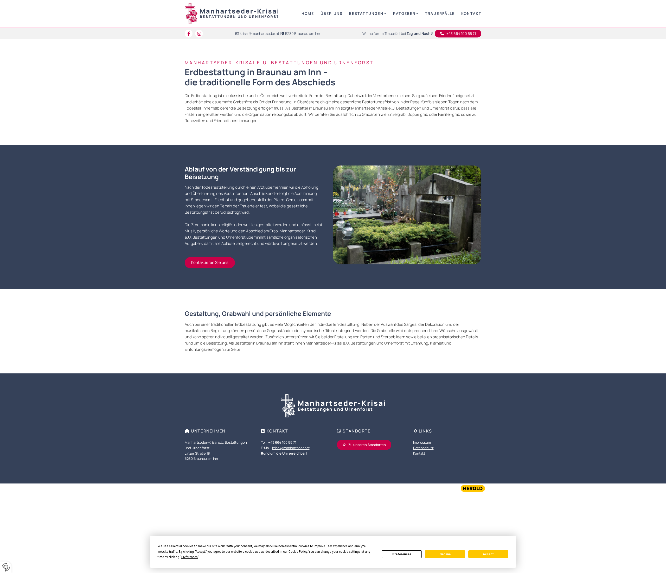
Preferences (401, 554)
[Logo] (231, 13)
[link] (365, 13)
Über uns (332, 13)
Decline (445, 554)
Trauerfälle (440, 13)
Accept (488, 554)
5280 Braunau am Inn (302, 33)
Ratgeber (404, 13)
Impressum (422, 442)
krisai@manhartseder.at (259, 33)
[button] (458, 33)
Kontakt (471, 13)
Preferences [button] (189, 557)
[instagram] (199, 33)
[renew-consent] (6, 567)
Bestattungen (366, 13)
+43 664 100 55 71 (282, 442)
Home (308, 13)
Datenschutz (423, 447)
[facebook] (189, 33)
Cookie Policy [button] (298, 551)
